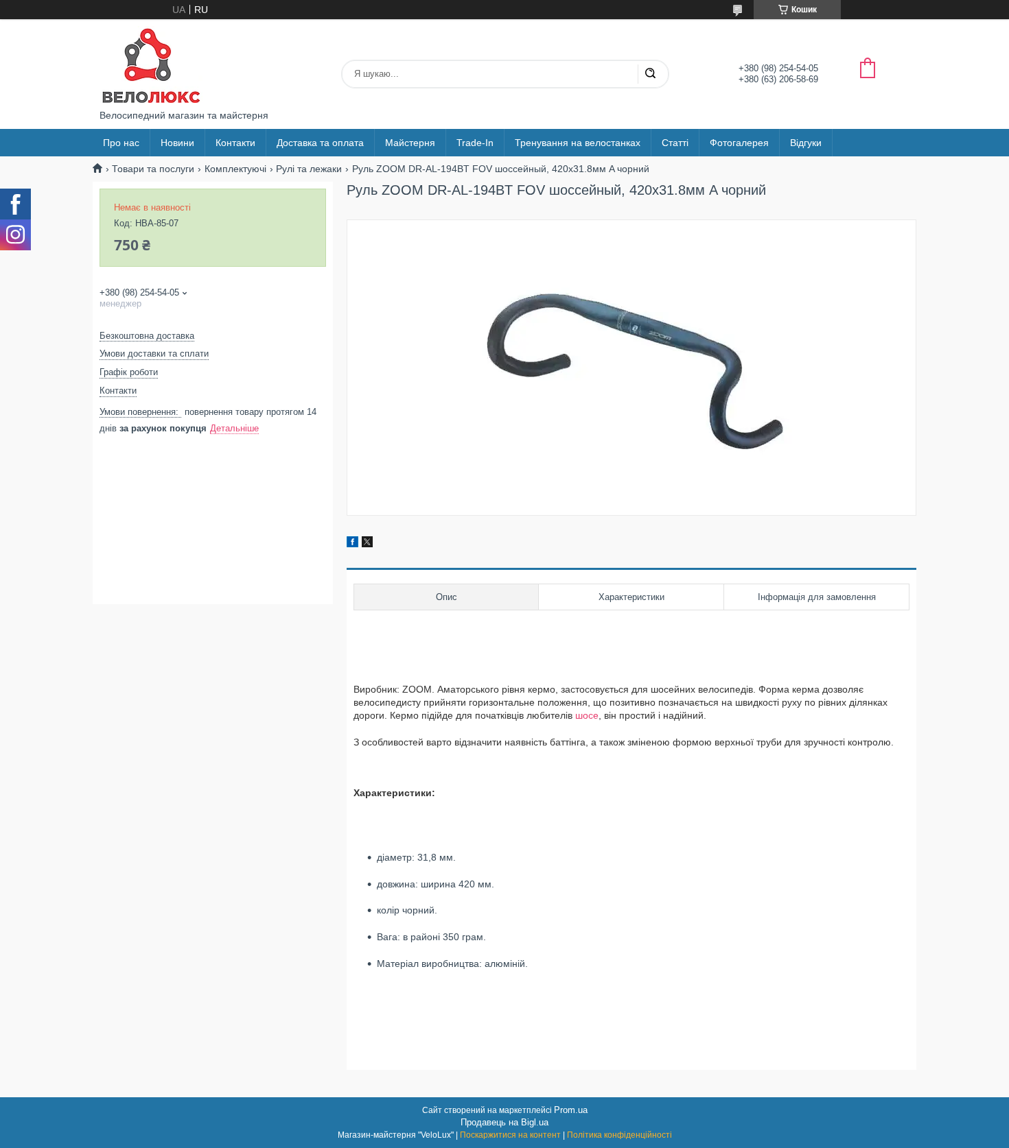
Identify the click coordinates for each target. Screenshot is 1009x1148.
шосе (587, 715)
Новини (177, 142)
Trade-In (475, 142)
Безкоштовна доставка (147, 336)
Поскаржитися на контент (510, 1135)
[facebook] (352, 543)
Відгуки (806, 142)
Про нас (121, 142)
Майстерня (410, 142)
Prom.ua (571, 1110)
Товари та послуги (153, 168)
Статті (675, 142)
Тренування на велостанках (577, 142)
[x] (367, 543)
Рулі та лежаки (309, 168)
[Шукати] (650, 74)
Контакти (235, 142)
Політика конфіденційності (619, 1135)
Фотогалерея (739, 142)
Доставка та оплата (320, 142)
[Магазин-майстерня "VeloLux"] (151, 64)
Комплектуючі (235, 168)
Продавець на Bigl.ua (504, 1122)
